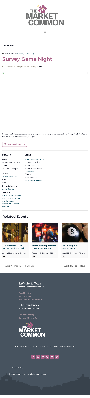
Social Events (8, 189)
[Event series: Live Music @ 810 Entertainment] (63, 256)
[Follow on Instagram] (38, 357)
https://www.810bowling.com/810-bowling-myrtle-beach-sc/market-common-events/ (11, 201)
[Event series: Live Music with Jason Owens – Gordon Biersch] (4, 256)
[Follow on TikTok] (57, 357)
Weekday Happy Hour (74, 266)
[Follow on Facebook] (33, 357)
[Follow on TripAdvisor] (43, 357)
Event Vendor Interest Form (31, 299)
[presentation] (15, 232)
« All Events (8, 46)
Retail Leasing (25, 293)
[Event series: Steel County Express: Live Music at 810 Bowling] (34, 256)
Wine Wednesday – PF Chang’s (19, 266)
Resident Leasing (26, 315)
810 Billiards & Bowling (34, 159)
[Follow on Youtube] (52, 357)
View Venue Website (34, 180)
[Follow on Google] (47, 357)
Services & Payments (28, 318)
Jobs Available (25, 296)
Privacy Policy (17, 368)
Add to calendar (15, 144)
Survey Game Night (10, 176)
